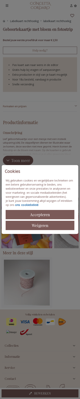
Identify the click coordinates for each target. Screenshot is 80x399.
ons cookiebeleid (26, 205)
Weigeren (40, 225)
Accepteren (40, 214)
